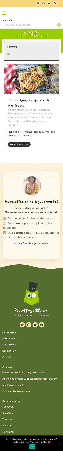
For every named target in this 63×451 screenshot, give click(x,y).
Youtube (7, 419)
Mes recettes (22, 117)
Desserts (36, 117)
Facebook (7, 406)
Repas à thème (25, 121)
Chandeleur (19, 113)
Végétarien (45, 113)
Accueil (18, 35)
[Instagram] (43, 3)
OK (32, 446)
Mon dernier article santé (16, 391)
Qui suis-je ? (9, 350)
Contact (6, 357)
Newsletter (8, 431)
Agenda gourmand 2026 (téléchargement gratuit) (29, 378)
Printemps (44, 109)
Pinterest (7, 425)
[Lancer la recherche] (59, 25)
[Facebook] (38, 3)
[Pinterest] (54, 3)
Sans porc (47, 117)
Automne (32, 113)
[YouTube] (49, 3)
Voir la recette (19, 144)
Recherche (8, 20)
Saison (11, 121)
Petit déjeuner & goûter (23, 109)
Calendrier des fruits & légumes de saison (25, 372)
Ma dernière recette (13, 385)
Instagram (7, 412)
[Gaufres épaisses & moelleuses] (31, 79)
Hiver (11, 117)
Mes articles (9, 344)
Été (10, 113)
